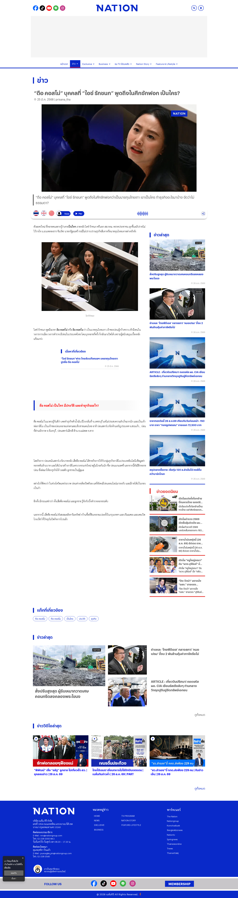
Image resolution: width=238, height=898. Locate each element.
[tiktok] (104, 885)
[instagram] (132, 885)
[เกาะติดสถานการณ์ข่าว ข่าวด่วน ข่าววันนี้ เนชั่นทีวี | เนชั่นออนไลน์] (116, 8)
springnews (172, 839)
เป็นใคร (70, 618)
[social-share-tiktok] (42, 8)
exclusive (99, 824)
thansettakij (172, 852)
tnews (170, 848)
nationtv (171, 834)
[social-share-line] (56, 8)
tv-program (128, 815)
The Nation (172, 816)
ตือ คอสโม (56, 618)
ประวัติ (82, 618)
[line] (123, 885)
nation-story (128, 820)
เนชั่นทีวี (110, 894)
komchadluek (173, 825)
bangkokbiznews (175, 830)
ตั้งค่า (14, 878)
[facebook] (94, 885)
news (97, 820)
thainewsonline (174, 843)
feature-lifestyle (131, 824)
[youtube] (113, 885)
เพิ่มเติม (7, 867)
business (98, 829)
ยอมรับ (14, 873)
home (97, 815)
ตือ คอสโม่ (40, 618)
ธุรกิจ (93, 618)
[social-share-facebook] (35, 8)
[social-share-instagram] (62, 8)
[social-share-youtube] (49, 8)
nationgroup (173, 820)
